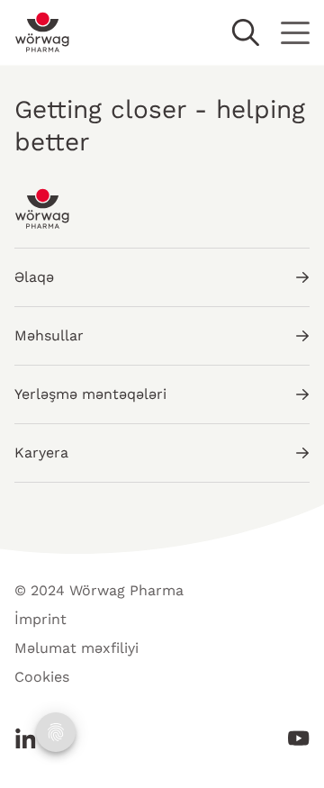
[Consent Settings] (56, 732)
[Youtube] (293, 738)
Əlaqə (34, 276)
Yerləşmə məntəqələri (90, 394)
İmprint (40, 619)
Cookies (41, 676)
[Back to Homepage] (42, 32)
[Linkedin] (30, 738)
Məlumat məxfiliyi (76, 648)
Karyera (41, 452)
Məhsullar (49, 335)
